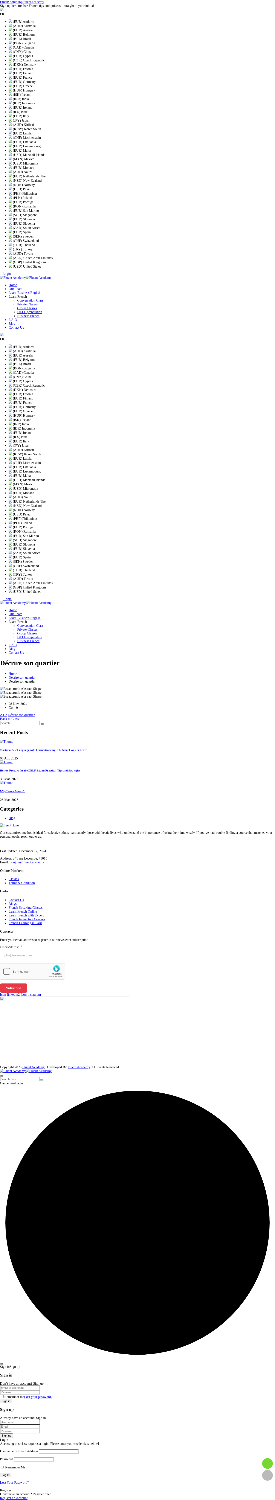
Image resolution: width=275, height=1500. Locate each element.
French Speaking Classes (26, 907)
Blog (12, 323)
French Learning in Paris (25, 923)
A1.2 (3, 715)
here (14, 6)
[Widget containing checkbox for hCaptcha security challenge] (32, 971)
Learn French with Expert (26, 915)
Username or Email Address (19, 1451)
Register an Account (14, 1498)
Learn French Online (23, 911)
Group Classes (27, 308)
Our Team (15, 289)
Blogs (13, 903)
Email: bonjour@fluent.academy (22, 2)
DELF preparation (29, 312)
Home (13, 285)
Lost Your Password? (14, 1482)
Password (6, 1459)
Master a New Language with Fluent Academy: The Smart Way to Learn (43, 750)
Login (7, 274)
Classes (14, 879)
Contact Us (16, 327)
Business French (28, 316)
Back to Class (9, 719)
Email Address (11, 947)
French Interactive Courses (27, 919)
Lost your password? (38, 1397)
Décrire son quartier (22, 677)
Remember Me (14, 1467)
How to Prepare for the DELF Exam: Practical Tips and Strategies (40, 770)
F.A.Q (13, 320)
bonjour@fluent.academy (27, 862)
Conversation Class (30, 300)
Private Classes (27, 304)
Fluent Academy (33, 1067)
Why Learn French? (12, 791)
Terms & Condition (22, 883)
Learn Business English (25, 292)
